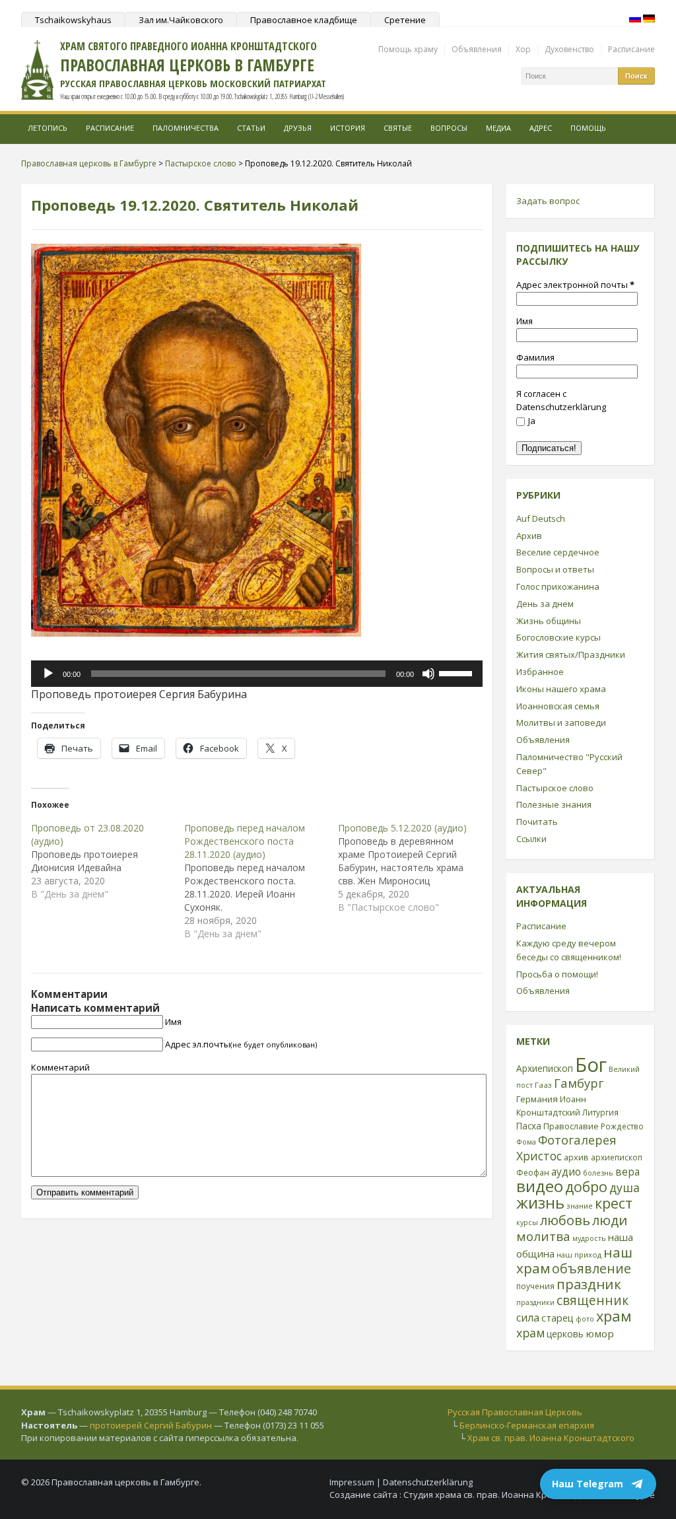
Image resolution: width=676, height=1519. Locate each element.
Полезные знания (554, 804)
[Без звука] (428, 673)
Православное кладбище (303, 20)
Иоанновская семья (557, 706)
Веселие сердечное (557, 552)
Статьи (251, 128)
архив (576, 1157)
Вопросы (448, 128)
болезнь (598, 1173)
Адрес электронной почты (575, 285)
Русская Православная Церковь (515, 1412)
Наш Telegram (587, 1483)
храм (614, 1315)
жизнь (540, 1202)
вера (627, 1171)
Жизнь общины (548, 621)
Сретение (405, 20)
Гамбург (578, 1083)
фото (585, 1319)
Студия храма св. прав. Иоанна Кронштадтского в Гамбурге (529, 1495)
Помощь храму (408, 49)
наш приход (579, 1254)
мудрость (589, 1238)
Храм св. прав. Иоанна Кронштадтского (550, 1438)
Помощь (588, 128)
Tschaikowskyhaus (73, 20)
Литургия (600, 1112)
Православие (571, 1126)
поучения (535, 1286)
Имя (173, 1022)
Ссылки (531, 839)
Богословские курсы (558, 637)
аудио (566, 1171)
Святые (398, 128)
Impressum (351, 1482)
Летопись (47, 128)
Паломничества (185, 128)
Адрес (540, 128)
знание (579, 1206)
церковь (565, 1333)
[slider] (457, 672)
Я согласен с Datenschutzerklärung (561, 400)
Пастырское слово (554, 788)
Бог (591, 1064)
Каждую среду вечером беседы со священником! (568, 950)
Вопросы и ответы (555, 569)
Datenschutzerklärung (428, 1482)
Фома (526, 1142)
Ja (531, 421)
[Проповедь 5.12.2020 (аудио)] (414, 868)
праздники (535, 1302)
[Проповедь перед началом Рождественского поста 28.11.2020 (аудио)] (260, 881)
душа (624, 1187)
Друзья (298, 128)
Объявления (477, 49)
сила (527, 1317)
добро (586, 1186)
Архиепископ (544, 1068)
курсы (527, 1222)
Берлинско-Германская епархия (526, 1425)
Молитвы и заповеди (561, 722)
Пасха (528, 1125)
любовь (565, 1220)
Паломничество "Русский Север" (569, 764)
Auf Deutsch (540, 518)
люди (609, 1220)
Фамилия (535, 357)
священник (592, 1300)
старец (557, 1317)
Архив (529, 536)
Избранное (540, 672)
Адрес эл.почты (241, 1044)
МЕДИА (498, 128)
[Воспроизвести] (48, 673)
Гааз (543, 1085)
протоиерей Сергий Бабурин (151, 1425)
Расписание (631, 49)
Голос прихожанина (557, 586)
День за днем (545, 604)
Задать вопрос (548, 201)
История (347, 128)
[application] (257, 673)
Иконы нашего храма (561, 689)
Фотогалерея (577, 1139)
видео (539, 1186)
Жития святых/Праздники (570, 654)
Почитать (537, 822)
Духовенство (569, 49)
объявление (591, 1268)
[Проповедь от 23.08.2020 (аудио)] (107, 861)
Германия (537, 1099)
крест (613, 1203)
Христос (539, 1156)
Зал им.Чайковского (181, 20)
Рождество (622, 1126)
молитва (543, 1236)
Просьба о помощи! (557, 974)
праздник (589, 1284)
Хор (523, 49)
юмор (600, 1333)
